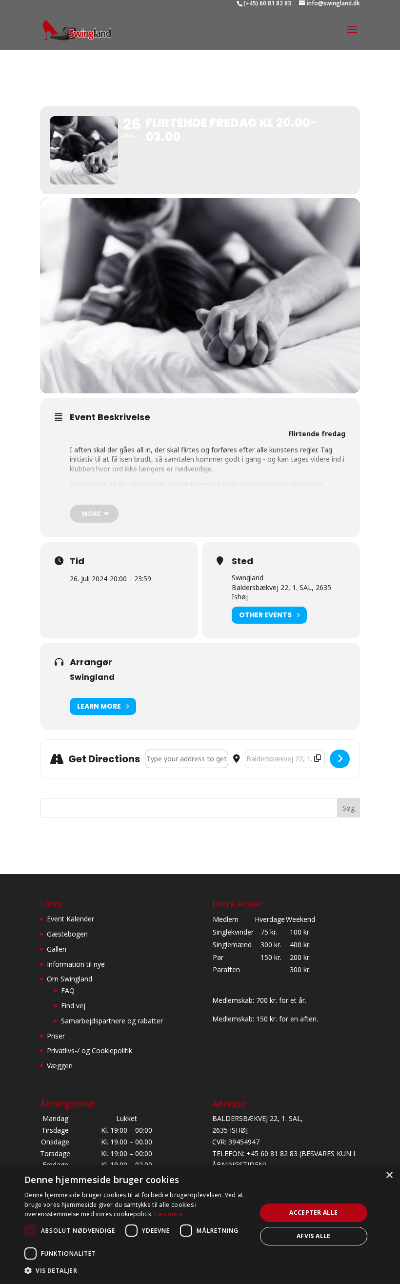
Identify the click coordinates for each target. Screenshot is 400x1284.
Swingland (92, 677)
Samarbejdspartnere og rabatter (112, 1020)
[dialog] (200, 1224)
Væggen (60, 1065)
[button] (137, 1271)
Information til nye (76, 964)
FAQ (68, 990)
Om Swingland (69, 978)
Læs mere (169, 1214)
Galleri (56, 949)
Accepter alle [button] (313, 1212)
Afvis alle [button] (314, 1236)
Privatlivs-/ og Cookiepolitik (89, 1050)
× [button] (389, 1175)
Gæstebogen (67, 933)
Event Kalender (70, 918)
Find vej (73, 1005)
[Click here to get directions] (340, 759)
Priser (56, 1035)
